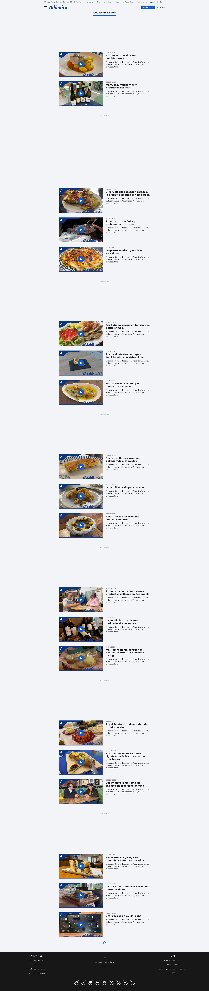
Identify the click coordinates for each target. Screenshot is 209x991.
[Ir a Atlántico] (58, 7)
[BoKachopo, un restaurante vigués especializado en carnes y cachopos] (81, 762)
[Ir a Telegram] (125, 982)
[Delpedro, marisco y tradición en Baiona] (81, 259)
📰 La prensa (143, 2)
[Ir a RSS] (132, 982)
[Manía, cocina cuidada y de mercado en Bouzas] (81, 392)
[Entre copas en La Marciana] (81, 924)
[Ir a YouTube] (104, 982)
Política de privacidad (172, 960)
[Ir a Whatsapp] (118, 982)
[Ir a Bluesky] (111, 982)
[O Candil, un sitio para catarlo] (81, 496)
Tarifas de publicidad (36, 969)
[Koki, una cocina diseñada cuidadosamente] (81, 525)
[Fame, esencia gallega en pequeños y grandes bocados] (81, 866)
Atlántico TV (36, 965)
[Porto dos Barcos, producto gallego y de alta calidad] (81, 466)
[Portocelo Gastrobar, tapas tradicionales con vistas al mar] (81, 363)
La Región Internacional (104, 962)
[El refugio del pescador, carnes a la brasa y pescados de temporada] (81, 200)
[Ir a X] (83, 982)
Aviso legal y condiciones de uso (172, 969)
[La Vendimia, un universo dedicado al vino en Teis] (81, 629)
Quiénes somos (36, 960)
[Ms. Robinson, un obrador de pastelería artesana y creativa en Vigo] (81, 658)
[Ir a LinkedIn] (97, 982)
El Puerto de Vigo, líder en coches (87, 2)
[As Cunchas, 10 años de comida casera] (81, 64)
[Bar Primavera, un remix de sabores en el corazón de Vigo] (81, 791)
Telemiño (104, 966)
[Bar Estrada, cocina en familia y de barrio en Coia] (81, 333)
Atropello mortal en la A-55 (61, 2)
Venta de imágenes (37, 973)
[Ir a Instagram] (90, 982)
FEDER (172, 973)
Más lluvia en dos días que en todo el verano (119, 2)
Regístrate (148, 7)
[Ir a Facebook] (76, 982)
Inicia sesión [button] (160, 7)
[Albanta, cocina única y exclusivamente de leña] (81, 229)
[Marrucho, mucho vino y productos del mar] (81, 93)
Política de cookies (172, 965)
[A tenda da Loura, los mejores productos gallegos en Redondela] (81, 599)
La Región (104, 958)
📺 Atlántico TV (156, 2)
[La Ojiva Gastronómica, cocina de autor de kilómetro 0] (81, 895)
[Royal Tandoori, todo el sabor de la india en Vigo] (81, 732)
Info (172, 956)
